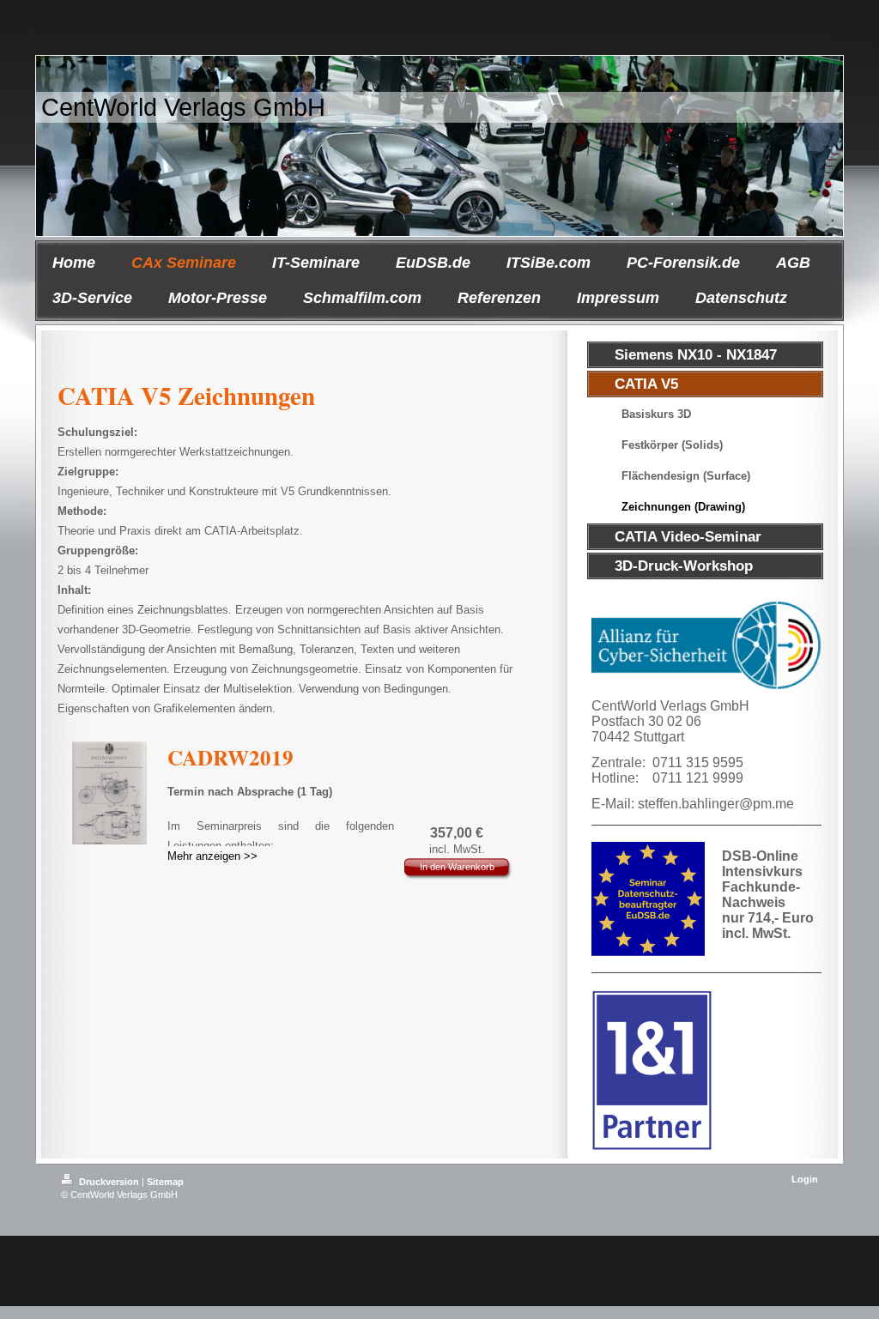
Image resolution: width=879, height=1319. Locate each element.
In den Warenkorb (457, 867)
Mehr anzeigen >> (212, 856)
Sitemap (165, 1182)
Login (804, 1179)
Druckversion (109, 1182)
